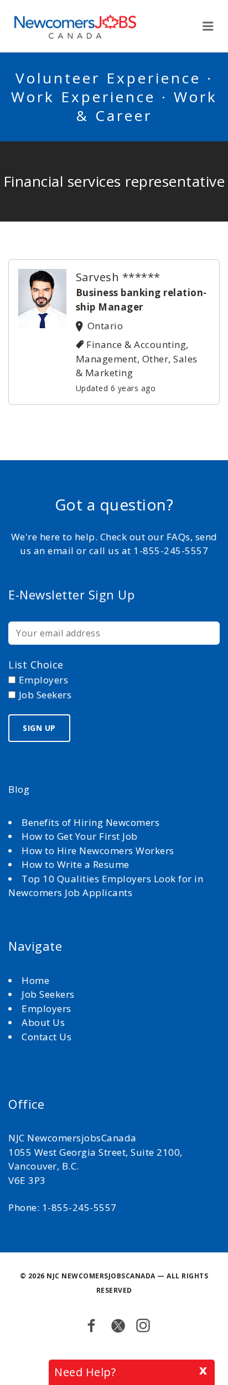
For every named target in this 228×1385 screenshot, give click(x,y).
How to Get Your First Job (80, 836)
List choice (36, 664)
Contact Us (46, 1036)
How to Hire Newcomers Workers (98, 850)
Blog (18, 789)
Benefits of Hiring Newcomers (90, 822)
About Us (45, 1022)
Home (37, 980)
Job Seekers (48, 994)
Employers (46, 1008)
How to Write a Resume (75, 864)
